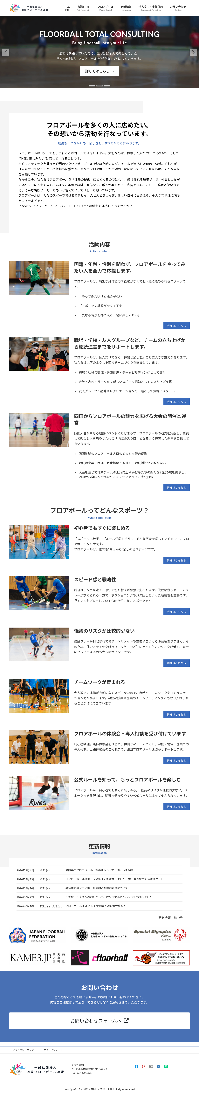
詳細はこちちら (176, 325)
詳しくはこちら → (179, 71)
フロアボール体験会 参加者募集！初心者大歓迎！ (95, 906)
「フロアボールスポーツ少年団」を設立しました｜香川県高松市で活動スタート (114, 879)
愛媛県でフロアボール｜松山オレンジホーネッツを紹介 (99, 870)
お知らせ (45, 870)
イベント (57, 906)
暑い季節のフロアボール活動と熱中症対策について (96, 888)
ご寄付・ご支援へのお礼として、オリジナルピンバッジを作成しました (108, 897)
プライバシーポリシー (24, 1049)
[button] (193, 52)
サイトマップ (51, 1049)
